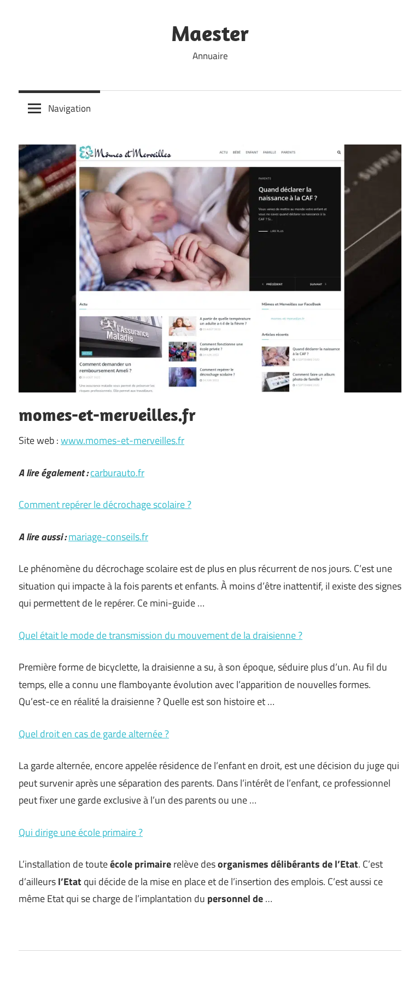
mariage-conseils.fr (108, 536)
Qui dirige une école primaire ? (81, 832)
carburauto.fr (117, 472)
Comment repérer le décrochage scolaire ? (105, 504)
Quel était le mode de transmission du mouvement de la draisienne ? (160, 635)
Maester (210, 33)
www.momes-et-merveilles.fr (122, 440)
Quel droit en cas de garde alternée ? (94, 733)
